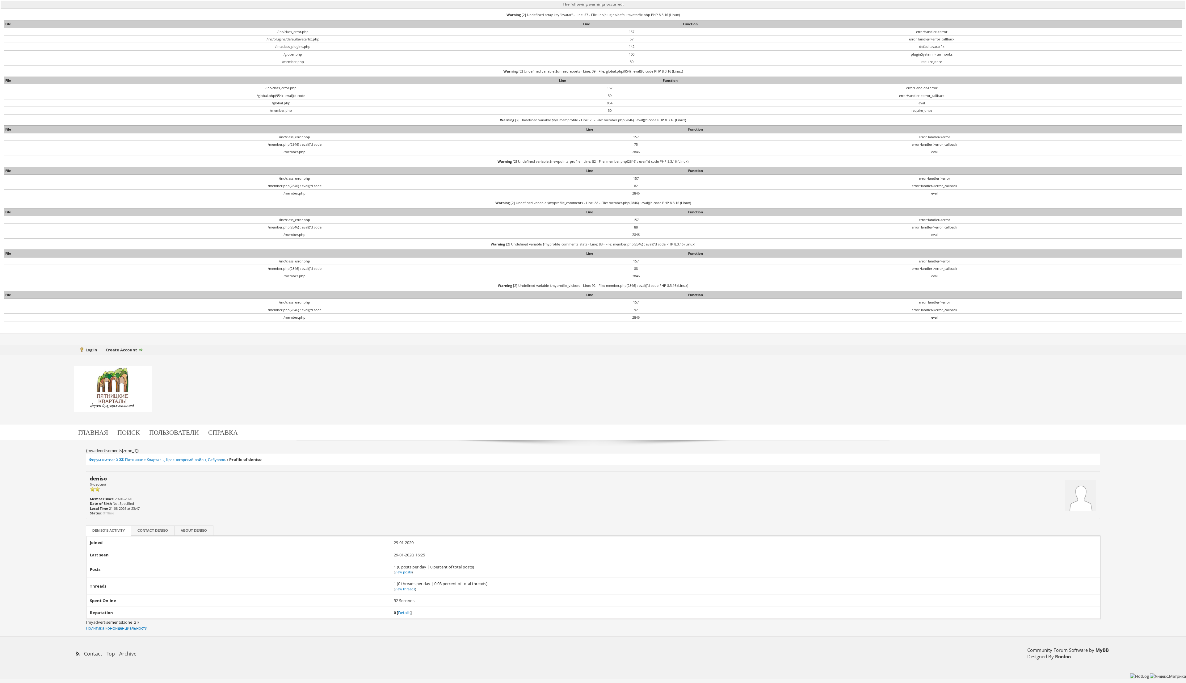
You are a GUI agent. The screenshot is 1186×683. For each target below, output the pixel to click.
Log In (91, 349)
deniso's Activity (108, 530)
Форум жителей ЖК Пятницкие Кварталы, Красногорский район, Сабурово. (157, 459)
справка (223, 432)
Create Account (121, 349)
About (194, 530)
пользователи (174, 432)
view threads (405, 589)
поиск (128, 432)
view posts (403, 572)
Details (404, 612)
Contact (152, 530)
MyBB (1102, 650)
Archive (128, 653)
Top (111, 653)
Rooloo (1063, 656)
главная (93, 432)
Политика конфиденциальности (116, 628)
